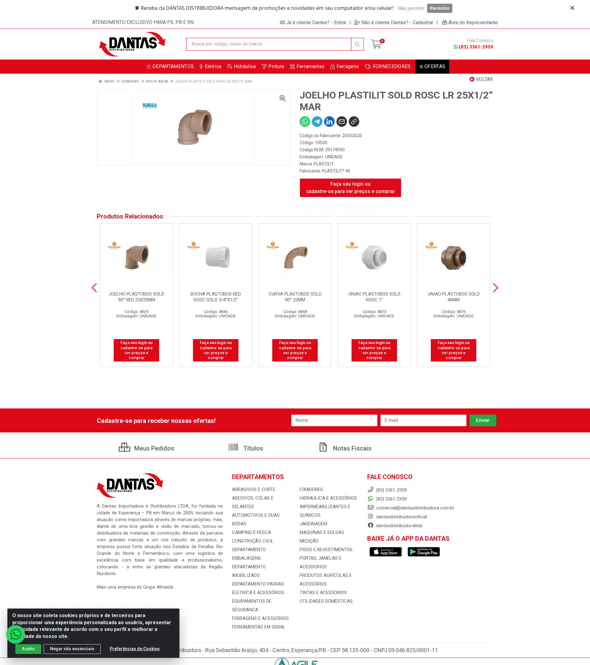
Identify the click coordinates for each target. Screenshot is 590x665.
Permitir (440, 8)
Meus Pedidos (153, 448)
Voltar (483, 79)
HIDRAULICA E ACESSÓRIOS (328, 498)
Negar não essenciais (72, 648)
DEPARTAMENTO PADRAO (258, 584)
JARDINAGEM (313, 524)
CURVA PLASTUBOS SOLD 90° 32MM (295, 297)
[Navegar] (94, 288)
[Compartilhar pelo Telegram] (317, 121)
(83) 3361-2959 (476, 47)
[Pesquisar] (357, 44)
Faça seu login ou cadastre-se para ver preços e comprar (350, 187)
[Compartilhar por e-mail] (341, 121)
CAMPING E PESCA (251, 532)
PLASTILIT (324, 163)
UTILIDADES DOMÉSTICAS (326, 601)
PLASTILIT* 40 (336, 170)
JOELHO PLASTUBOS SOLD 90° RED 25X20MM (136, 297)
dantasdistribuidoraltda (398, 525)
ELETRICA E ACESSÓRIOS (258, 592)
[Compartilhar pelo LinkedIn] (329, 121)
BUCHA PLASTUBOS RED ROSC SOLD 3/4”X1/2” (216, 297)
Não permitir (411, 8)
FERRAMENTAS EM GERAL (258, 627)
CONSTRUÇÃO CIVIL (252, 541)
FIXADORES (311, 489)
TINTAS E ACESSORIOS (323, 592)
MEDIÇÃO (309, 541)
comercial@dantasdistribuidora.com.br (414, 508)
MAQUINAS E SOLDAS (322, 532)
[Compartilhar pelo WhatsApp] (305, 121)
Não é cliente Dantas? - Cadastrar (397, 22)
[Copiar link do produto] (354, 121)
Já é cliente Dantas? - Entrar (316, 22)
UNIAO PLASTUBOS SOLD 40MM (454, 297)
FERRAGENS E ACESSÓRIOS (260, 618)
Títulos (252, 448)
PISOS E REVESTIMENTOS (326, 549)
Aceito (28, 648)
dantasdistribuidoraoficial (401, 517)
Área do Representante (473, 22)
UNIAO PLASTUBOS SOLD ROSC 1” (374, 297)
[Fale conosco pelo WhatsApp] (15, 634)
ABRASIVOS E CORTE (253, 489)
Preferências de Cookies (135, 648)
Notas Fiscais (352, 448)
